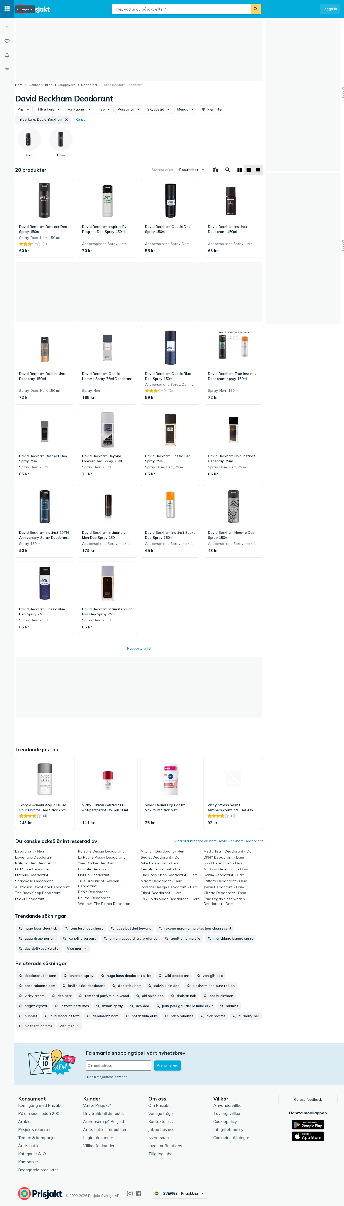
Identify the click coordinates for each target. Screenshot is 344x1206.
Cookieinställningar (231, 1137)
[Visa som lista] (248, 169)
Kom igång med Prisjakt (40, 1105)
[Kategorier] (7, 9)
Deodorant (89, 85)
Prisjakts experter (34, 1129)
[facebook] (138, 1193)
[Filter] (7, 69)
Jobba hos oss (161, 1129)
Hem (18, 85)
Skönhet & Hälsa (40, 85)
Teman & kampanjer (37, 1137)
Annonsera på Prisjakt (103, 1121)
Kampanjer (28, 1161)
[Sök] (256, 9)
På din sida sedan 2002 (40, 1113)
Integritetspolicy (228, 1129)
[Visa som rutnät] (239, 169)
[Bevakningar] (7, 55)
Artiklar (25, 1121)
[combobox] (181, 9)
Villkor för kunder (98, 1145)
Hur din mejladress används (106, 1077)
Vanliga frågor (161, 1113)
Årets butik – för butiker (104, 1129)
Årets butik (28, 1145)
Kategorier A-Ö (32, 1153)
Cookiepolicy (225, 1121)
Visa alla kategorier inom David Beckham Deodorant (218, 841)
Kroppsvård (66, 85)
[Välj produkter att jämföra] (216, 170)
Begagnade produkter (38, 1169)
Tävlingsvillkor (226, 1113)
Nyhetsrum (158, 1137)
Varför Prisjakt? (97, 1105)
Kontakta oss (160, 1121)
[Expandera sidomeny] (7, 27)
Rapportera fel (139, 648)
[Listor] (7, 41)
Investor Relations (165, 1145)
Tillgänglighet (161, 1153)
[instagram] (129, 1193)
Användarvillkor (228, 1105)
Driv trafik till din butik (103, 1113)
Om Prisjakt (159, 1105)
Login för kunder (98, 1137)
